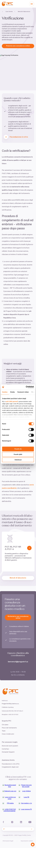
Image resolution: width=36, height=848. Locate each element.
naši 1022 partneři (12, 401)
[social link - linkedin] (21, 822)
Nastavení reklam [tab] (23, 392)
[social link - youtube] (29, 822)
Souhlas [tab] (4, 392)
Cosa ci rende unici (8, 734)
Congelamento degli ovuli (10, 767)
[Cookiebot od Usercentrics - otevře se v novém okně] (26, 387)
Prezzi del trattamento (9, 728)
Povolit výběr (18, 454)
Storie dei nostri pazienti (10, 746)
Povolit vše (18, 449)
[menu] (31, 3)
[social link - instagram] (12, 822)
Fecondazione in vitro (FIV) (10, 764)
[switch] (31, 429)
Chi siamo (5, 725)
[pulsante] (29, 548)
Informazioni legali (8, 841)
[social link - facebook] (3, 822)
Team (3, 731)
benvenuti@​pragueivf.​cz (18, 662)
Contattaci (5, 749)
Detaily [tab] (12, 392)
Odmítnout (18, 460)
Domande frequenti (8, 752)
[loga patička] (10, 787)
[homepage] (7, 4)
